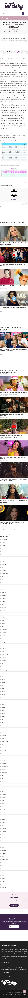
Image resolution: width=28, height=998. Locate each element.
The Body (4, 853)
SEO (3, 825)
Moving (3, 778)
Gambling (4, 663)
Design (3, 623)
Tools (3, 862)
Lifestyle (4, 747)
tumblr (5, 530)
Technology (4, 850)
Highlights (4, 707)
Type (3, 872)
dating (10, 529)
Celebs (3, 589)
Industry (4, 729)
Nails (3, 785)
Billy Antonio (4, 58)
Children (4, 592)
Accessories (4, 539)
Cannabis (4, 576)
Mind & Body (5, 766)
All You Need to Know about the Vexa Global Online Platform (22, 534)
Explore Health (14, 905)
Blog (3, 567)
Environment (5, 638)
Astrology (4, 551)
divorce (19, 529)
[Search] (23, 13)
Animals (3, 542)
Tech (3, 847)
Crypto (3, 617)
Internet (3, 732)
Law (3, 738)
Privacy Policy (14, 996)
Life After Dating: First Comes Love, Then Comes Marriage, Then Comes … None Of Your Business (7, 534)
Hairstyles (4, 701)
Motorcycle (4, 772)
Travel (3, 869)
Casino (3, 582)
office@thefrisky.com (8, 972)
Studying (4, 837)
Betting (3, 561)
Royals (3, 822)
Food (3, 651)
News (3, 791)
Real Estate (4, 809)
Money (3, 769)
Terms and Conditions (22, 994)
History (3, 710)
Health (3, 704)
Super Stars (4, 844)
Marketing (4, 760)
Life (3, 744)
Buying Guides (5, 573)
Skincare (4, 831)
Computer (4, 604)
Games (3, 666)
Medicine (4, 763)
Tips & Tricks (5, 859)
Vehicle (3, 878)
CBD (3, 586)
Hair (3, 688)
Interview (4, 735)
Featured (4, 648)
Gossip (3, 679)
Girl (2, 676)
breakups (7, 529)
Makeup (4, 757)
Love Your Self (5, 753)
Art (2, 548)
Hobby (3, 713)
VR (2, 884)
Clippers (4, 598)
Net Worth (4, 788)
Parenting (4, 794)
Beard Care (4, 555)
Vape (3, 875)
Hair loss (4, 698)
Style (3, 841)
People (3, 797)
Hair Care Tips (5, 691)
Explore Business (14, 926)
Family (3, 642)
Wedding (4, 887)
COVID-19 (4, 610)
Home (3, 716)
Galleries (4, 660)
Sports (3, 834)
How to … (4, 726)
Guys (3, 685)
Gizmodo (13, 140)
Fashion (4, 645)
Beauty (3, 558)
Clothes (3, 601)
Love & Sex (4, 750)
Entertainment (5, 635)
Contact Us (10, 994)
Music (3, 781)
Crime (3, 614)
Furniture (4, 657)
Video (3, 881)
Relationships (17, 58)
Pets (3, 800)
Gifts (3, 673)
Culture (3, 620)
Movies (3, 775)
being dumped (3, 79)
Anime (3, 545)
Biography (4, 564)
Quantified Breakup (8, 101)
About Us (5, 994)
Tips (3, 856)
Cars (3, 579)
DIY (3, 626)
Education (4, 632)
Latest (15, 994)
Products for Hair (6, 806)
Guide (3, 682)
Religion (4, 819)
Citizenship (4, 595)
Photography (5, 803)
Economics (4, 629)
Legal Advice (5, 741)
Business (4, 570)
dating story (14, 529)
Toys (3, 865)
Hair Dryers (4, 694)
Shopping (4, 828)
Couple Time (5, 607)
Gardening (4, 670)
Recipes (4, 813)
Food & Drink (5, 654)
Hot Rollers (4, 722)
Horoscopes (4, 719)
